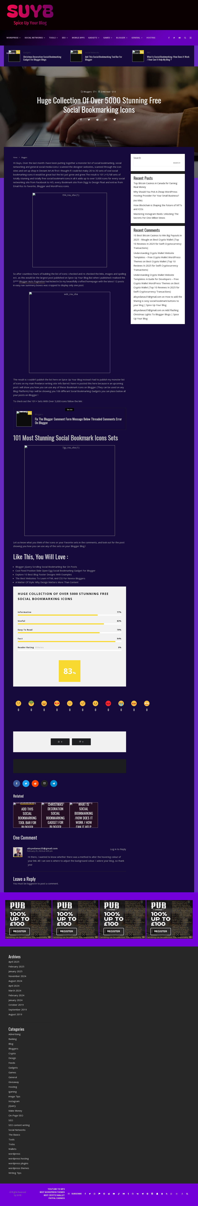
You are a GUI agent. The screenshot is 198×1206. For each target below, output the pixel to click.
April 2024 (14, 985)
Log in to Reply (118, 849)
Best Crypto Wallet (54, 1195)
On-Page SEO (16, 1115)
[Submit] (97, 119)
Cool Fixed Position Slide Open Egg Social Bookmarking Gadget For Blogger (55, 570)
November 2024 (17, 976)
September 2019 (18, 1009)
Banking (10, 53)
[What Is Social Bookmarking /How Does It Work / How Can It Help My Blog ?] (84, 815)
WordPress (12, 37)
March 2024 (15, 990)
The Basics (14, 1134)
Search (137, 157)
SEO (64, 37)
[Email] (106, 119)
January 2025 (15, 971)
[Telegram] (142, 1194)
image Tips (14, 1096)
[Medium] (123, 1194)
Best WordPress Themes (52, 1192)
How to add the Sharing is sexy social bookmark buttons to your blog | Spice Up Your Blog (157, 301)
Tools (52, 37)
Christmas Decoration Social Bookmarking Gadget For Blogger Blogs (42, 58)
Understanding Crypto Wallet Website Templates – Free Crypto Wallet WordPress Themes (157, 257)
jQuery (12, 1105)
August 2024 (15, 980)
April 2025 (14, 961)
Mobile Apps (78, 37)
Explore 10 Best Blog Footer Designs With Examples (43, 574)
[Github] (132, 1194)
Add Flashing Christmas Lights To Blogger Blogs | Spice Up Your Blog (156, 314)
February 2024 (16, 995)
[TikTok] (118, 1194)
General (135, 37)
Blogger (120, 37)
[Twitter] (174, 38)
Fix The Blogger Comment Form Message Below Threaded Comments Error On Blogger (78, 421)
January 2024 (15, 1000)
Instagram (14, 1101)
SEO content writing (19, 1125)
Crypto (12, 1053)
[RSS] (166, 1194)
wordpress (14, 1153)
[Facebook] (169, 38)
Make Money (15, 1110)
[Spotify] (147, 1194)
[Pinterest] (104, 1194)
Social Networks (34, 37)
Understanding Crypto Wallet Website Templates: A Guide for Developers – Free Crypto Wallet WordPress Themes (156, 279)
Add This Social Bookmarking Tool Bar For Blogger (103, 58)
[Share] (81, 119)
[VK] (137, 1194)
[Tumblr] (128, 1194)
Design (12, 1058)
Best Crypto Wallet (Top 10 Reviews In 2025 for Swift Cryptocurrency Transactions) (157, 243)
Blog (11, 1043)
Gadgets (92, 37)
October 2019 (16, 1004)
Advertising (15, 1034)
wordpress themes (19, 1168)
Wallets (12, 1148)
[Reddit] (108, 1194)
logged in (32, 883)
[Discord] (152, 1194)
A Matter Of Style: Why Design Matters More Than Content (46, 582)
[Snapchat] (162, 1194)
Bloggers (88, 91)
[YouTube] (179, 38)
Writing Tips (15, 1172)
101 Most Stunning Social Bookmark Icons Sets (65, 437)
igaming (13, 1091)
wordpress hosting (19, 1158)
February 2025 (16, 966)
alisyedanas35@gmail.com (147, 296)
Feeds (12, 1062)
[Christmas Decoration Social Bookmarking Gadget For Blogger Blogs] (55, 815)
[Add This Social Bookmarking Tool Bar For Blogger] (27, 815)
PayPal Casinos (57, 1198)
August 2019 (15, 1014)
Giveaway (14, 1082)
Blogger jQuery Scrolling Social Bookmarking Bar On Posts (46, 566)
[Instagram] (94, 1194)
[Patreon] (99, 1194)
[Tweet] (89, 119)
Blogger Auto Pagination (32, 281)
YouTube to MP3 (56, 1189)
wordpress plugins (18, 1163)
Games (106, 37)
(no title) (137, 200)
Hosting (150, 37)
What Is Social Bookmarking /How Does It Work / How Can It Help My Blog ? (168, 58)
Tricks (12, 1144)
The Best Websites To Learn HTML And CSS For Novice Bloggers (50, 578)
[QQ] (157, 1194)
